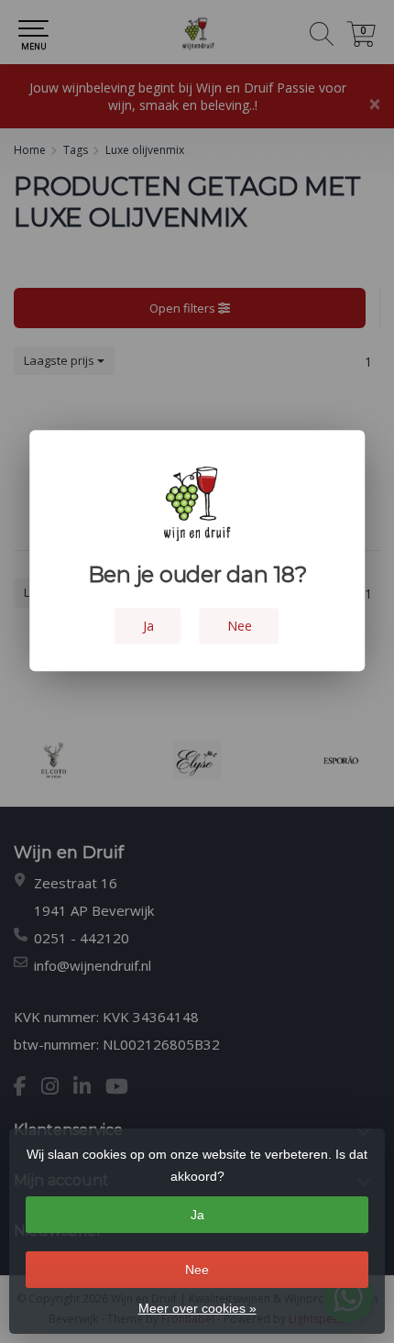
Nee (197, 1269)
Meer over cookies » (197, 1308)
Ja (197, 1214)
